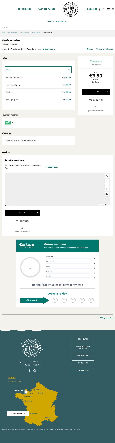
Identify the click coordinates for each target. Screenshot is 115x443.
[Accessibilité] (99, 9)
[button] (113, 9)
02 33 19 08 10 (33, 365)
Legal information (6, 429)
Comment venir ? (18, 413)
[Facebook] (29, 370)
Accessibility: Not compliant (65, 429)
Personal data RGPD (39, 429)
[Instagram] (34, 370)
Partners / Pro (83, 355)
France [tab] (11, 377)
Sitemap (78, 429)
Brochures (83, 339)
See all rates (95, 82)
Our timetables (83, 370)
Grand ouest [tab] (14, 382)
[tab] (36, 70)
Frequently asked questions (82, 347)
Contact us (83, 363)
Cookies (51, 429)
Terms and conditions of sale (22, 429)
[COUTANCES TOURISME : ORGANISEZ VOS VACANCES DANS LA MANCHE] (71, 9)
